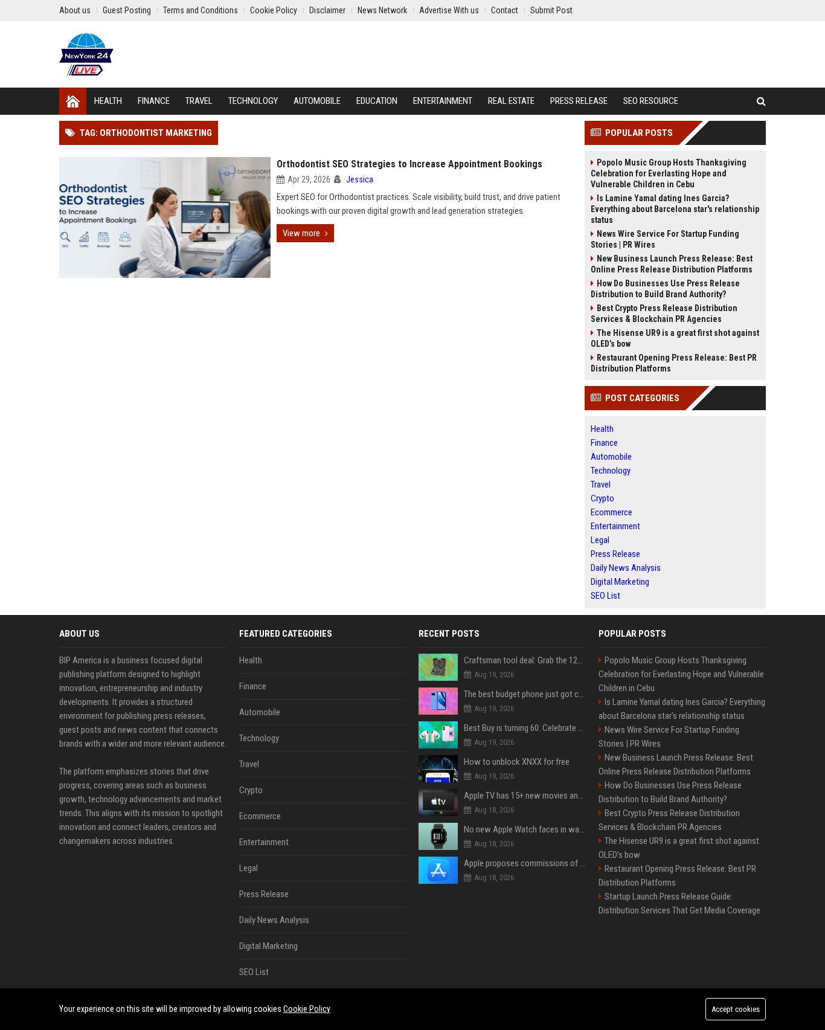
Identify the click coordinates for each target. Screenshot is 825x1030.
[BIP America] (86, 54)
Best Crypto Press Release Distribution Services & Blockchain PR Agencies (664, 313)
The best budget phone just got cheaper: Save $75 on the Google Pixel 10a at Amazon (525, 694)
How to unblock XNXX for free (517, 761)
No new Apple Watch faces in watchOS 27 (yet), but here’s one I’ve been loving (525, 829)
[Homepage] (72, 101)
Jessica (359, 179)
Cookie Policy (306, 1009)
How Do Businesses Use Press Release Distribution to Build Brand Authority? (665, 288)
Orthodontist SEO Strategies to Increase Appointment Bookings (409, 164)
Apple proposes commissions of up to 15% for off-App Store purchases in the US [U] (525, 863)
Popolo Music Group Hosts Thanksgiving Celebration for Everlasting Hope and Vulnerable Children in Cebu (668, 173)
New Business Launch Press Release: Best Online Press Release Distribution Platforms (672, 264)
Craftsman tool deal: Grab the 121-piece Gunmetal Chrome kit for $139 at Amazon (525, 660)
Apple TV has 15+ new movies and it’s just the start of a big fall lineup (525, 795)
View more (301, 233)
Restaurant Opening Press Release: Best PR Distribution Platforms (674, 363)
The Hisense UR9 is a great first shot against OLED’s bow (675, 338)
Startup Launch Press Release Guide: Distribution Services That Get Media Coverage (679, 903)
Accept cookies (735, 1009)
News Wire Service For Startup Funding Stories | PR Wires (665, 239)
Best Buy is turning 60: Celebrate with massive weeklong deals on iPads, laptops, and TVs (525, 728)
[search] (761, 101)
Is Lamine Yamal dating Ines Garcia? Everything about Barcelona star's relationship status (675, 209)
